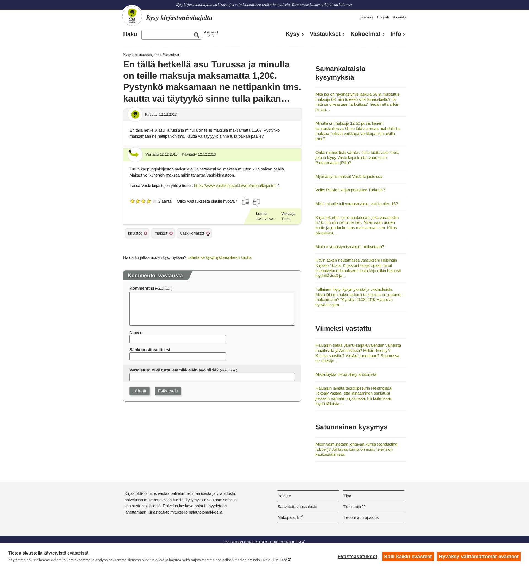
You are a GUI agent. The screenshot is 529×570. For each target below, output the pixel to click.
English (383, 17)
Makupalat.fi (288, 517)
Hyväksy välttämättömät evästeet (479, 556)
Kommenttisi (141, 288)
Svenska (366, 17)
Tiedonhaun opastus (361, 517)
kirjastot (135, 233)
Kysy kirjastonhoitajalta (141, 54)
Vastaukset (325, 34)
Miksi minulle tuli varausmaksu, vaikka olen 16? (356, 203)
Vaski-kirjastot (192, 233)
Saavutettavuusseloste (297, 506)
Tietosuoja (352, 506)
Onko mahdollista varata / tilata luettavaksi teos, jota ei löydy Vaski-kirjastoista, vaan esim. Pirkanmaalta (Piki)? (357, 157)
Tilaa (347, 495)
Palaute (284, 495)
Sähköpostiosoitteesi (149, 349)
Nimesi (136, 332)
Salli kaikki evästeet (408, 556)
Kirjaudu (399, 17)
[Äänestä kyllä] (245, 201)
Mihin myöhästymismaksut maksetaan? (349, 246)
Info (395, 34)
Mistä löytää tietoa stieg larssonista (345, 374)
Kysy (293, 34)
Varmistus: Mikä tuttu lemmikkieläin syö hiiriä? (174, 370)
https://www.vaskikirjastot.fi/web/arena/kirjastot (235, 185)
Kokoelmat (365, 34)
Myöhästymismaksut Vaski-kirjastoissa (348, 176)
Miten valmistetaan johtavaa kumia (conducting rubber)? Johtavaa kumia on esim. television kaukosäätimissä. (356, 449)
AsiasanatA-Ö (211, 34)
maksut (161, 233)
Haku (130, 34)
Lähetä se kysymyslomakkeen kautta (219, 257)
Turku (285, 219)
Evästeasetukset (357, 556)
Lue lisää (280, 560)
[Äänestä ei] (256, 202)
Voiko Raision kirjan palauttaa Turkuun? (350, 190)
